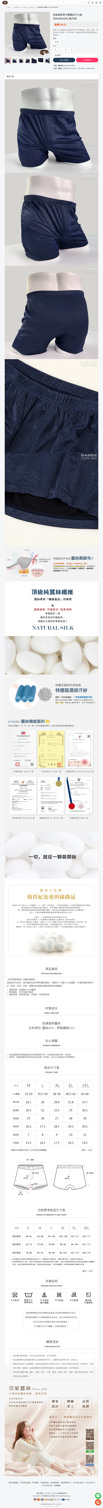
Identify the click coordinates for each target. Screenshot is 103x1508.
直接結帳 (88, 60)
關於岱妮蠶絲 (13, 1482)
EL (72, 49)
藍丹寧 (57, 42)
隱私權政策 (55, 1482)
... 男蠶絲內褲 (16, 7)
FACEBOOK (89, 1482)
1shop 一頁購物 (55, 1506)
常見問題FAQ (66, 1482)
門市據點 (35, 1482)
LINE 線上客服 (78, 1482)
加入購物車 (65, 60)
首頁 (9, 7)
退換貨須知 (45, 1482)
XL (66, 49)
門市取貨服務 (25, 1482)
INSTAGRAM (47, 1485)
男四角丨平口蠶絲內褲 (28, 7)
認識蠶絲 (57, 1485)
